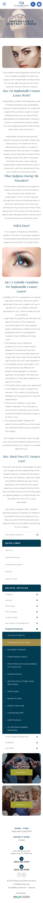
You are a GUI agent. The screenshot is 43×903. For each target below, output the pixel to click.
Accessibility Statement (17, 888)
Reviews (8, 572)
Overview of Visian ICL (16, 635)
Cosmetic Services (14, 674)
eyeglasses (9, 742)
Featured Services (12, 557)
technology (10, 606)
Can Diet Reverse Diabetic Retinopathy (17, 728)
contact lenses (11, 617)
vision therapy (11, 612)
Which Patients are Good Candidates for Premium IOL (22, 665)
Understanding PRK (15, 713)
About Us (9, 550)
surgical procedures (14, 629)
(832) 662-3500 (21, 862)
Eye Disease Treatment (16, 650)
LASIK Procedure (14, 720)
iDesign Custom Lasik (15, 706)
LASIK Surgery (13, 691)
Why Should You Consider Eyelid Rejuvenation (20, 682)
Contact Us (20, 805)
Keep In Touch (11, 579)
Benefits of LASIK (14, 699)
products (9, 594)
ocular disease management (16, 737)
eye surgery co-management (17, 623)
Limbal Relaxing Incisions (17, 657)
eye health (9, 748)
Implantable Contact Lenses (18, 642)
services (8, 600)
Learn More (20, 772)
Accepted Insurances (13, 565)
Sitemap (31, 888)
